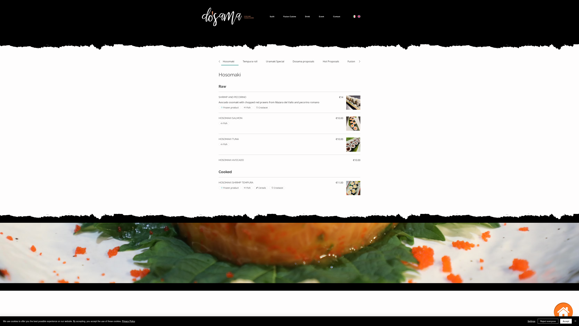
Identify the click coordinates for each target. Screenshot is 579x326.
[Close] (575, 321)
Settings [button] (531, 321)
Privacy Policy (128, 321)
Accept (566, 321)
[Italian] (354, 16)
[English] (359, 16)
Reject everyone (548, 321)
